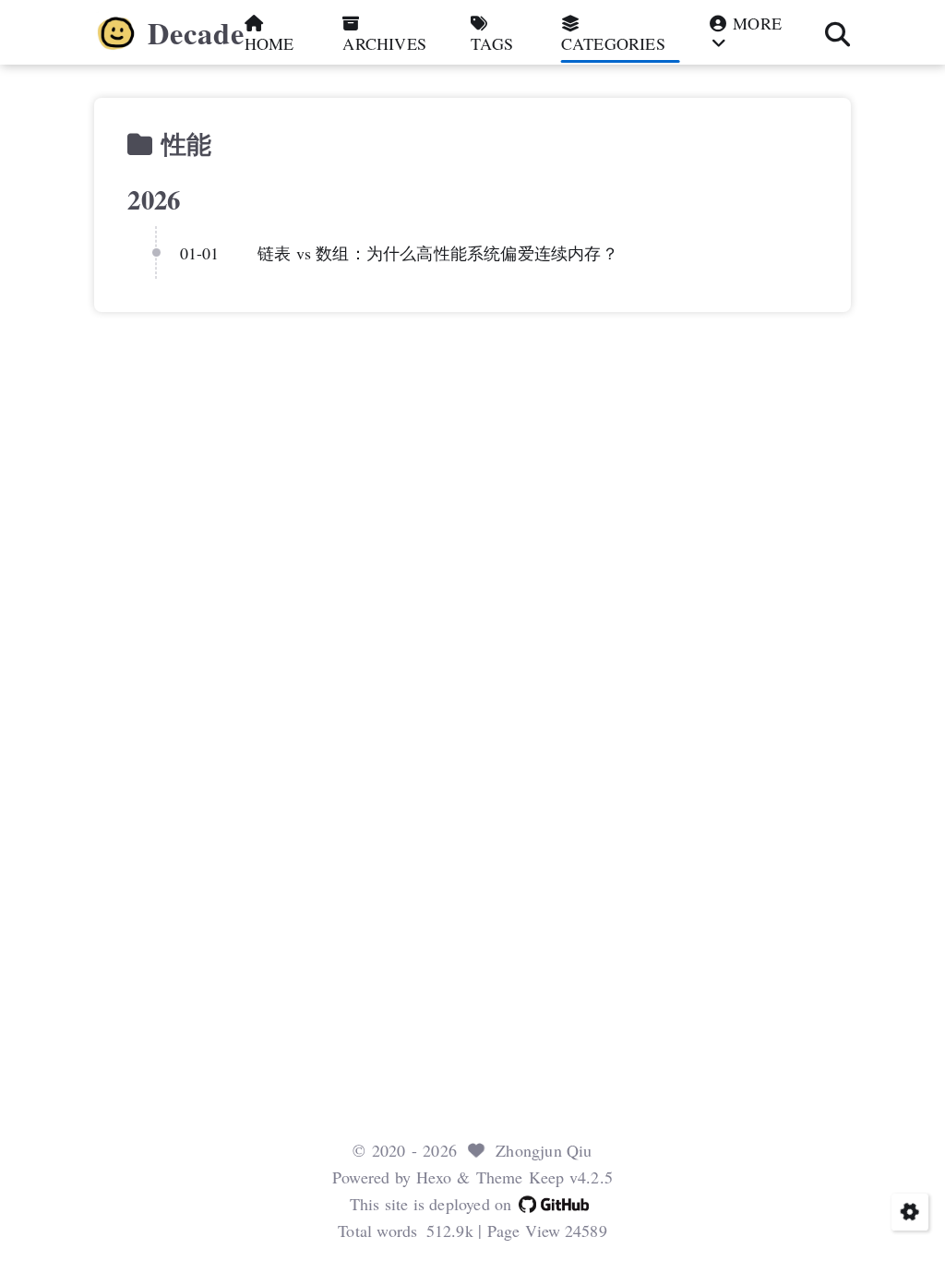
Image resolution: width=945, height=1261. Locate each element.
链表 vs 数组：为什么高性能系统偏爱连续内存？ (437, 253)
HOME (269, 43)
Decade (196, 33)
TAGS (492, 43)
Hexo (433, 1177)
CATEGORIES (613, 43)
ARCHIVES (384, 43)
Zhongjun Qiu (544, 1150)
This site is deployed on (431, 1204)
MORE (755, 23)
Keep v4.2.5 (571, 1177)
